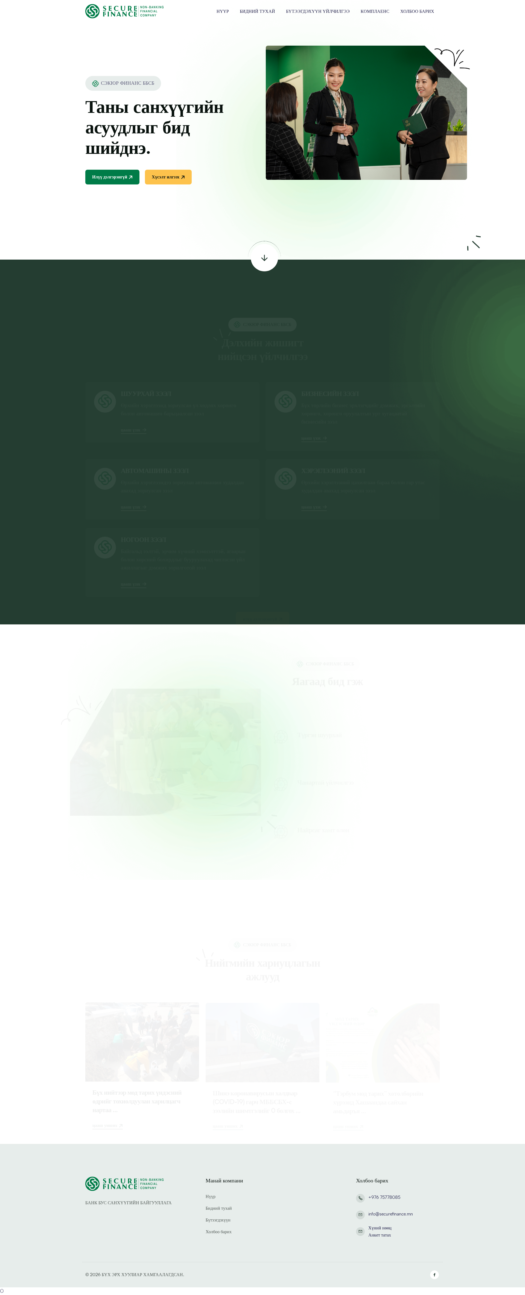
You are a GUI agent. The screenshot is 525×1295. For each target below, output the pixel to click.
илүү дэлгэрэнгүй (260, 592)
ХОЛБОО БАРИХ (417, 11)
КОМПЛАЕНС (375, 11)
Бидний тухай (219, 1208)
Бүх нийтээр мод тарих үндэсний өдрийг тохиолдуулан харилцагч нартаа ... (137, 1076)
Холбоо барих (219, 1232)
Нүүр (210, 1196)
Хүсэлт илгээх (165, 177)
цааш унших (104, 1100)
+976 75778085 (384, 1197)
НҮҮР (223, 11)
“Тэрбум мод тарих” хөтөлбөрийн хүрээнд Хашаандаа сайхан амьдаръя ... (378, 1076)
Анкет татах (379, 1235)
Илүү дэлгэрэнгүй (109, 177)
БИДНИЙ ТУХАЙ (257, 11)
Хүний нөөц (380, 1228)
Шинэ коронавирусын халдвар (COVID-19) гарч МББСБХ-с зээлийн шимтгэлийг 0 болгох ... (257, 1076)
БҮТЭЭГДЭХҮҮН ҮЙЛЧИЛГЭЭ (318, 11)
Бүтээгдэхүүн (218, 1220)
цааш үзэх (130, 405)
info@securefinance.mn (390, 1214)
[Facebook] (434, 1274)
